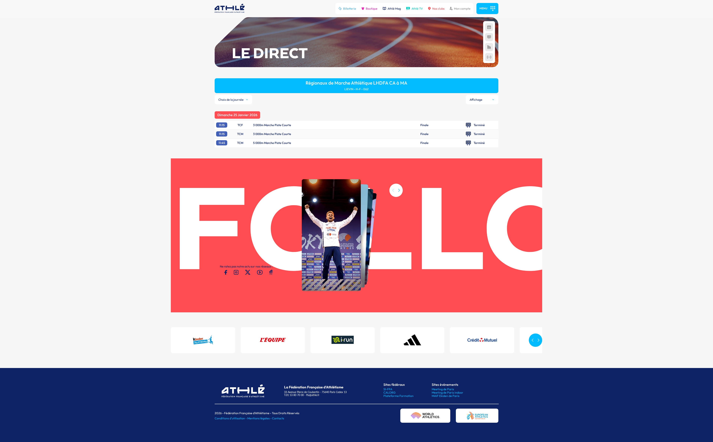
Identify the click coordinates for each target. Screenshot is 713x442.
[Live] (489, 57)
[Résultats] (489, 37)
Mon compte (462, 8)
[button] (399, 190)
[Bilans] (489, 47)
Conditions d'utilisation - (231, 418)
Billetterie (349, 8)
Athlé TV (417, 8)
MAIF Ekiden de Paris (445, 396)
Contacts (278, 418)
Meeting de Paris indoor (447, 392)
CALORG (389, 392)
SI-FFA (387, 389)
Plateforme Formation (398, 396)
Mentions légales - (259, 418)
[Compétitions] (489, 27)
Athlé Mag (394, 8)
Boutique (371, 8)
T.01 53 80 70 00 (294, 395)
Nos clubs (438, 8)
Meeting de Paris (443, 389)
